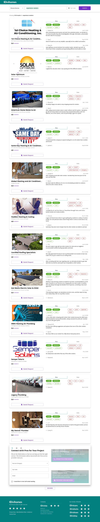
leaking (70, 96)
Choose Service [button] (14, 8)
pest (70, 167)
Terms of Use (12, 514)
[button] (30, 463)
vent (70, 63)
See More (50, 488)
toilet (76, 274)
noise (70, 24)
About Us (42, 508)
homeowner (72, 131)
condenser (71, 98)
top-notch (49, 27)
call (80, 202)
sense (81, 381)
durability (71, 60)
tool (76, 381)
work (56, 134)
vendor (48, 24)
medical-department (73, 170)
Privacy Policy (12, 512)
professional (58, 348)
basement (71, 416)
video (85, 60)
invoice (70, 312)
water (56, 98)
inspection (78, 205)
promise (71, 238)
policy (70, 274)
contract (78, 348)
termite (77, 238)
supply (70, 276)
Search (84, 8)
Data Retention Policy (21, 512)
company (71, 348)
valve (83, 24)
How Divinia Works (44, 510)
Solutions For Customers (46, 513)
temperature (78, 96)
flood (70, 383)
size (84, 238)
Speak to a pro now (64, 459)
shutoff (76, 167)
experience (56, 24)
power (76, 309)
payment (71, 205)
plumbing (49, 383)
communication (72, 202)
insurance (77, 24)
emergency (84, 170)
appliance (71, 134)
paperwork (83, 309)
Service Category (17, 463)
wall (77, 134)
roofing (64, 238)
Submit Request (28, 48)
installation (57, 63)
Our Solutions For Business (46, 512)
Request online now (64, 480)
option (56, 27)
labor (70, 27)
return (70, 309)
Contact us (29, 512)
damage (78, 60)
